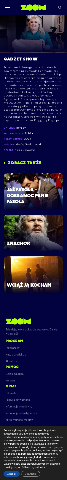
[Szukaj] (59, 7)
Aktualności (13, 361)
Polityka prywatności (18, 400)
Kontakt (10, 380)
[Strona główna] (33, 7)
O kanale (11, 393)
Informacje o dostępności (21, 413)
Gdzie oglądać (15, 374)
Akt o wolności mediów (19, 420)
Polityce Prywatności (33, 467)
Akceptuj (11, 474)
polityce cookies (19, 443)
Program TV (13, 348)
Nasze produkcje (16, 354)
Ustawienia (30, 474)
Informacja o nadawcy (19, 406)
